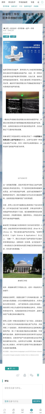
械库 (7, 36)
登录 (7, 401)
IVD (20, 6)
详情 (32, 28)
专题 (32, 2)
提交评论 (36, 401)
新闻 (3, 2)
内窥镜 (36, 6)
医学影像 (6, 6)
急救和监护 (28, 6)
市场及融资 (23, 2)
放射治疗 (14, 6)
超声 (27, 28)
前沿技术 (11, 2)
